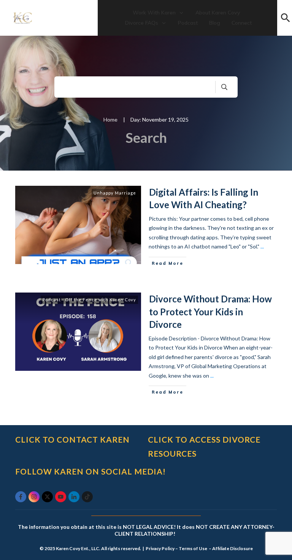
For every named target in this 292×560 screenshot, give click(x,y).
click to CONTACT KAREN (72, 439)
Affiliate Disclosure (232, 548)
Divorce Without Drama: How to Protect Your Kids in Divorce (210, 311)
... (262, 246)
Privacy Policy (160, 548)
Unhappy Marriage (115, 192)
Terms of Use (193, 548)
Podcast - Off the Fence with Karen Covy (89, 299)
